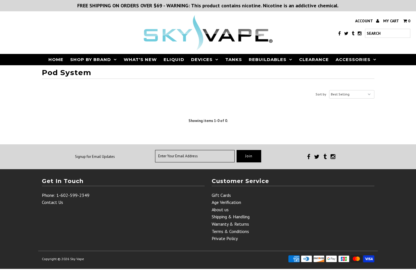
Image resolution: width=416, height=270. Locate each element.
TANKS (233, 59)
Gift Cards (221, 195)
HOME (55, 59)
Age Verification (226, 202)
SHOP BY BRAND (90, 59)
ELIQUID (174, 59)
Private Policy (225, 238)
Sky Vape (77, 259)
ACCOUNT (364, 20)
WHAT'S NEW (140, 59)
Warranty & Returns (230, 224)
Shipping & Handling (231, 216)
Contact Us (52, 202)
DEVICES (202, 59)
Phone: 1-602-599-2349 (65, 195)
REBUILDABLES (267, 59)
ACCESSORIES (353, 59)
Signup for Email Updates (95, 156)
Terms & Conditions (230, 231)
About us (220, 209)
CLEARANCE (314, 59)
